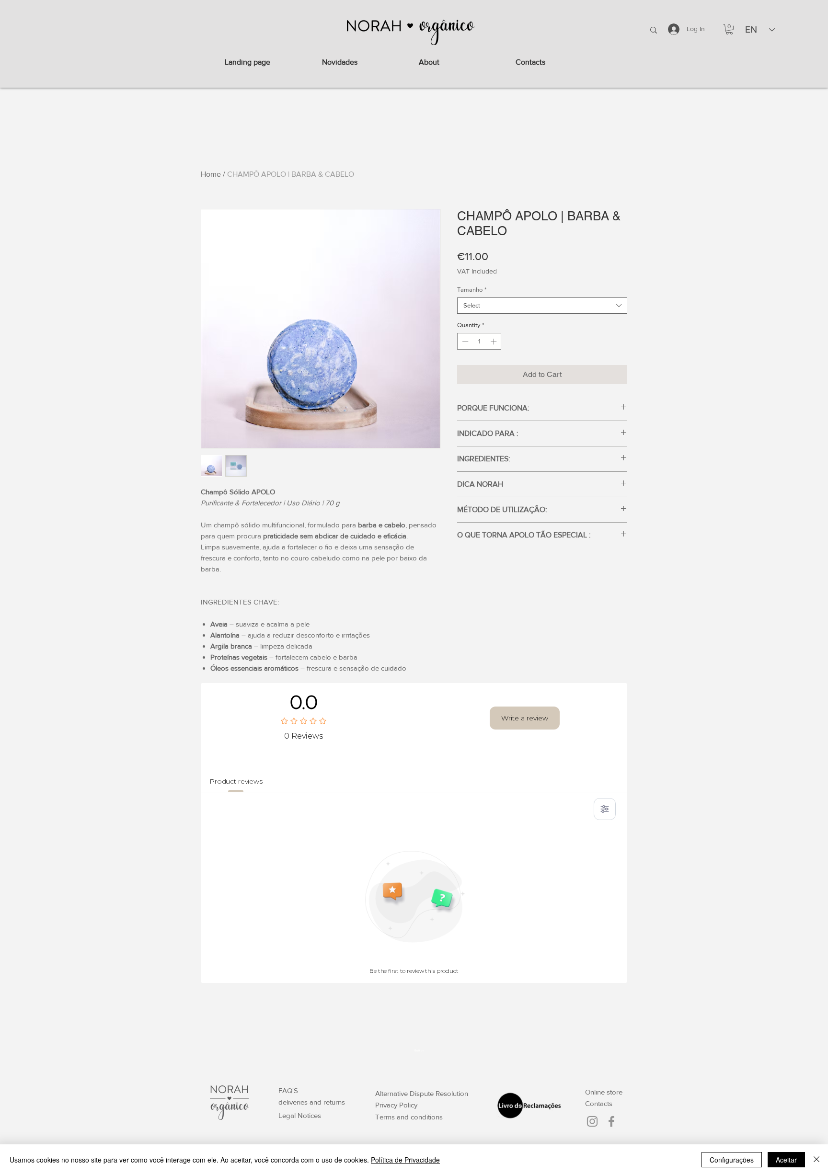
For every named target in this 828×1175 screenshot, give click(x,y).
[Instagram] (592, 1121)
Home (211, 174)
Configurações (732, 1159)
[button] (729, 29)
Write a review (524, 718)
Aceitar (786, 1159)
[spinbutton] (479, 341)
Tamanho (471, 289)
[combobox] (542, 305)
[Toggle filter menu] (605, 809)
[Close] (816, 1159)
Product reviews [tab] (236, 781)
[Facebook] (611, 1121)
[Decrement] (464, 341)
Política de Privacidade (405, 1159)
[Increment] (494, 341)
